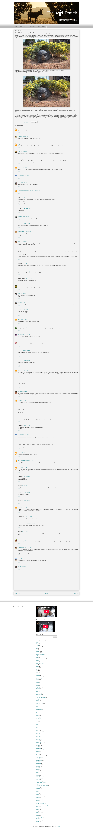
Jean (19, 167)
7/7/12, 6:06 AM (31, 523)
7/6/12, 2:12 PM (23, 391)
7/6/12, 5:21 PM (26, 476)
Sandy (19, 400)
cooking (37, 681)
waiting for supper (39, 817)
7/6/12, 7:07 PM (26, 492)
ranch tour (38, 779)
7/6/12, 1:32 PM (26, 360)
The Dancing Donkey (22, 327)
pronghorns (38, 772)
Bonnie (19, 370)
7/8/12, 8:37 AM (28, 547)
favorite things (39, 708)
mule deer (38, 751)
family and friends (39, 703)
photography (38, 764)
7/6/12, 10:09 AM (24, 309)
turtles (37, 800)
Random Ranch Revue (40, 782)
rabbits (37, 775)
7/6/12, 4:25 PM (25, 442)
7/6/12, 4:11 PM (26, 434)
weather (37, 818)
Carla (19, 151)
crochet (37, 685)
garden (37, 715)
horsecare (38, 737)
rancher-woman (39, 781)
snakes (37, 793)
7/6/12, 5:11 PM (29, 460)
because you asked (40, 654)
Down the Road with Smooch (42, 696)
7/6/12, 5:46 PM (25, 485)
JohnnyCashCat (39, 742)
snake (37, 791)
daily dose (38, 688)
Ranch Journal (39, 778)
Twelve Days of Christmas (41, 803)
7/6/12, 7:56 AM (25, 216)
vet (36, 811)
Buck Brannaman (39, 663)
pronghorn (38, 770)
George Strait (38, 718)
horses (37, 740)
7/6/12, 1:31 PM (26, 350)
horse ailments (39, 731)
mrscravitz (20, 302)
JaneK (19, 467)
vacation (37, 806)
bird (37, 655)
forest (19, 319)
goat (37, 719)
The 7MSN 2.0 (39, 799)
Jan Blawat (20, 334)
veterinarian (38, 812)
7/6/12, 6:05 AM (26, 129)
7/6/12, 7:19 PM (26, 500)
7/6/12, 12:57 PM (26, 334)
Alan (37, 642)
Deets (37, 690)
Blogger (58, 826)
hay (37, 722)
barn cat (37, 651)
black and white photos (40, 658)
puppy (37, 773)
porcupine (38, 769)
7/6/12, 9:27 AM (30, 286)
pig (36, 767)
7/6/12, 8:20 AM (25, 241)
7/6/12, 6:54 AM (23, 167)
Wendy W (20, 566)
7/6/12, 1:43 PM (24, 370)
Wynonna (38, 822)
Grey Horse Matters (22, 144)
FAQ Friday (38, 705)
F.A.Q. (25, 26)
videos (37, 815)
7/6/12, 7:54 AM (23, 197)
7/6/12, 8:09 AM (28, 231)
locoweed (38, 745)
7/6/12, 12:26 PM (30, 327)
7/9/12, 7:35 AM (25, 566)
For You (43, 26)
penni (19, 182)
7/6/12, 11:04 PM (28, 516)
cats (37, 670)
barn (37, 649)
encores (37, 702)
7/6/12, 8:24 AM (26, 249)
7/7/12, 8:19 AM (29, 540)
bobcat (37, 660)
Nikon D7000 (38, 757)
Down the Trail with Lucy (41, 697)
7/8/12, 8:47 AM (24, 558)
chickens (38, 675)
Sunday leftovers (39, 796)
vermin (37, 809)
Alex (37, 643)
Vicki (19, 391)
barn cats (38, 652)
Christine (20, 136)
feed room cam (39, 709)
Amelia (37, 645)
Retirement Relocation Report (42, 785)
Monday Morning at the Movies (42, 749)
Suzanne (20, 507)
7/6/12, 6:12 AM (25, 136)
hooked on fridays (39, 728)
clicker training (39, 678)
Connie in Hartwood (22, 286)
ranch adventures (39, 776)
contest (37, 679)
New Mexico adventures (41, 755)
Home (16, 26)
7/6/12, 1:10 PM (23, 342)
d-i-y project (38, 687)
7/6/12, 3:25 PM (27, 425)
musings (37, 752)
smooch (37, 790)
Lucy (37, 746)
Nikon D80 (38, 758)
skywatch (38, 788)
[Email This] (31, 122)
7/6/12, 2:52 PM (24, 400)
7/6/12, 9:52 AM (26, 302)
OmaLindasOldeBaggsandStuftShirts (25, 190)
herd (37, 724)
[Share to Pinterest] (37, 122)
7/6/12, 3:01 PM (23, 408)
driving (37, 699)
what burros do (39, 819)
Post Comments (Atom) (49, 597)
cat (36, 669)
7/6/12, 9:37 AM (23, 293)
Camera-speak (32, 26)
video (37, 813)
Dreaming (20, 216)
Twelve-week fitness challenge (42, 805)
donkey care (38, 693)
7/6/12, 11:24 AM (24, 319)
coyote (37, 682)
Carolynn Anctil (21, 231)
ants (37, 648)
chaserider (20, 129)
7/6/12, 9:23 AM (29, 278)
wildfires (37, 821)
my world (38, 754)
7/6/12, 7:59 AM (26, 223)
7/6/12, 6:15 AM (29, 144)
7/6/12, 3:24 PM (30, 417)
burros (37, 666)
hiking (37, 727)
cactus (37, 667)
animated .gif (38, 646)
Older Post (75, 593)
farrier (37, 706)
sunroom (38, 797)
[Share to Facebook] (35, 122)
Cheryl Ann (20, 175)
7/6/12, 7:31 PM (25, 507)
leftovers (38, 743)
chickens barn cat (39, 676)
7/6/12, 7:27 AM (37, 190)
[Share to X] (34, 122)
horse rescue (38, 734)
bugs (37, 664)
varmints (38, 808)
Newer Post (17, 593)
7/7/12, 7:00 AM (25, 531)
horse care (38, 733)
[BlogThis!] (33, 122)
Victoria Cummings (22, 540)
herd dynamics (39, 725)
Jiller (19, 342)
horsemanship (39, 739)
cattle (37, 672)
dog (37, 691)
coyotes (37, 684)
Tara (19, 293)
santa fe (37, 787)
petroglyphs (38, 763)
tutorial (37, 802)
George (37, 716)
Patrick (37, 761)
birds (37, 657)
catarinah (20, 241)
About (21, 26)
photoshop (38, 766)
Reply (19, 132)
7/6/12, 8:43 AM (25, 263)
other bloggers (39, 760)
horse (37, 730)
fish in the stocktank (40, 711)
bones (37, 661)
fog (36, 712)
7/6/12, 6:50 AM (27, 158)
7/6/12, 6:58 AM (26, 175)
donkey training (39, 694)
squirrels (37, 794)
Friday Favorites (39, 713)
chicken (37, 673)
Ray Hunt (38, 784)
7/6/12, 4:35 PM (24, 452)
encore (37, 700)
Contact (38, 26)
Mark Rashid (38, 748)
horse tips (38, 736)
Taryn (19, 558)
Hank (37, 721)
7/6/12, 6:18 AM (23, 151)
